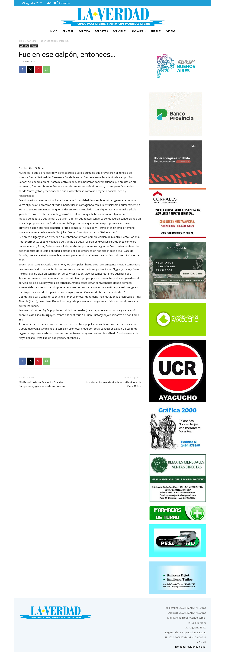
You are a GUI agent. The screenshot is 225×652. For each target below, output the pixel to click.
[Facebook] (22, 69)
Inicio (21, 40)
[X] (30, 69)
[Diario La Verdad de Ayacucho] (112, 16)
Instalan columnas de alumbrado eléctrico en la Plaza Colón (113, 384)
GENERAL (31, 40)
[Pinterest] (38, 69)
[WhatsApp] (46, 69)
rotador (34, 46)
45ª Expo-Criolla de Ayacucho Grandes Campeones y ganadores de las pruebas (42, 384)
